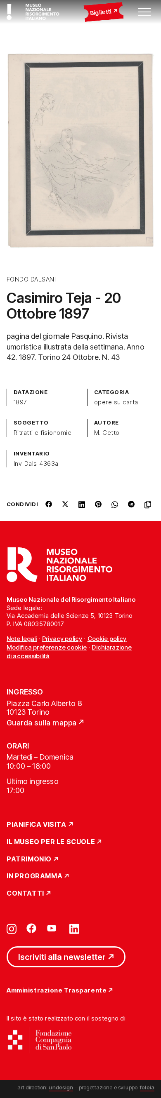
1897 (20, 402)
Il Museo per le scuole (51, 842)
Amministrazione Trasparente (57, 990)
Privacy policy (62, 639)
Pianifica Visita (36, 824)
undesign (61, 1087)
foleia (147, 1087)
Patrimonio (29, 859)
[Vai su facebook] (31, 928)
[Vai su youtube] (52, 928)
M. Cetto (107, 432)
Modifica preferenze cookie (47, 647)
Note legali (22, 639)
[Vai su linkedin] (74, 928)
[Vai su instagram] (12, 928)
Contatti (25, 893)
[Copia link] (149, 507)
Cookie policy (107, 639)
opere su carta (116, 402)
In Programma (34, 876)
